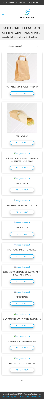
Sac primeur (22, 183)
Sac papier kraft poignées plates (22, 86)
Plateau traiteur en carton (22, 341)
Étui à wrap (22, 136)
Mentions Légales (9, 396)
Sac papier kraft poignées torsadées (22, 319)
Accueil (5, 37)
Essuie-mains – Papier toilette (22, 205)
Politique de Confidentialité (31, 396)
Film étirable (22, 297)
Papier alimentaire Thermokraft (22, 249)
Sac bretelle (22, 227)
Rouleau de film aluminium (22, 363)
